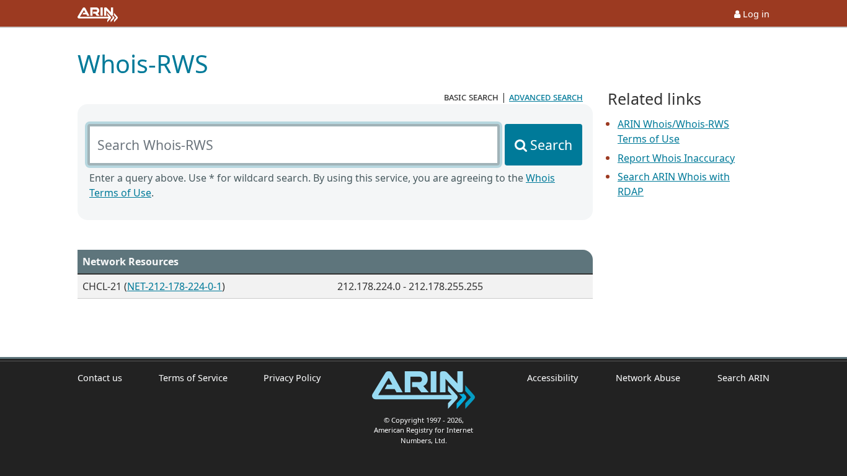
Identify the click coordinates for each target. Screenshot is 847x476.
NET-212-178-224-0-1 (174, 286)
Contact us (100, 378)
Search (551, 145)
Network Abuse (648, 378)
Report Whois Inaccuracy (676, 158)
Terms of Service (193, 378)
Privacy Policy (292, 378)
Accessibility (552, 378)
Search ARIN (743, 378)
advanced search (546, 97)
